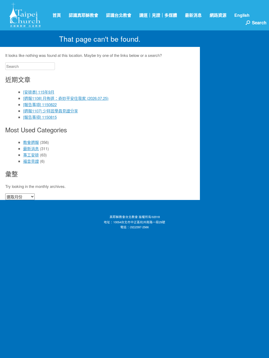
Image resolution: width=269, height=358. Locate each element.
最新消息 (193, 15)
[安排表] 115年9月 (38, 92)
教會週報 (31, 142)
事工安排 (31, 155)
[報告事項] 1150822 (40, 104)
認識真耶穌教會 (83, 15)
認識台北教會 (118, 15)
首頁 (57, 15)
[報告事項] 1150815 (40, 117)
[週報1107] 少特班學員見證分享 (50, 110)
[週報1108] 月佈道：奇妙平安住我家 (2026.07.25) (65, 98)
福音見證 (31, 161)
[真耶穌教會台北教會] (25, 15)
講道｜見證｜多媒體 (158, 15)
